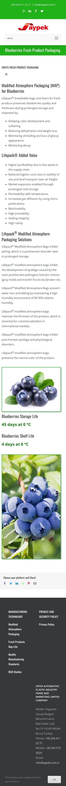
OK (54, 779)
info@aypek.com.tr (45, 4)
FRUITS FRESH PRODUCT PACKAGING (20, 67)
